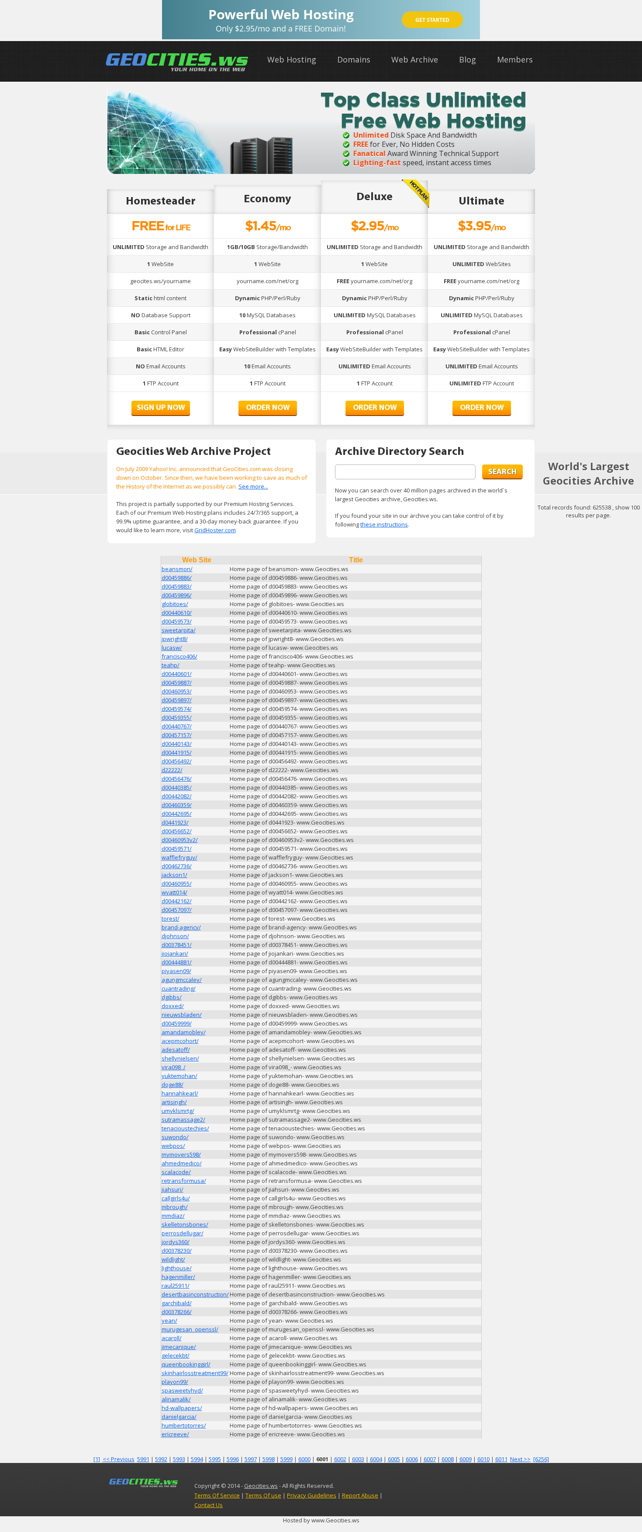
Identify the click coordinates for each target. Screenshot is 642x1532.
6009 (465, 1459)
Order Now (268, 408)
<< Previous (119, 1459)
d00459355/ (177, 717)
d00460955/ (177, 883)
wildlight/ (173, 1259)
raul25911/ (176, 1285)
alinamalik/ (176, 1399)
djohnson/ (175, 936)
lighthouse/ (177, 1268)
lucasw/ (172, 648)
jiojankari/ (175, 953)
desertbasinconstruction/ (195, 1294)
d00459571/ (177, 849)
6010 (483, 1459)
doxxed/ (173, 1006)
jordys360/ (176, 1242)
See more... (253, 486)
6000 (304, 1459)
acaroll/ (172, 1338)
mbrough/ (175, 1207)
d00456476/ (177, 779)
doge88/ (172, 1084)
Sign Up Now (161, 408)
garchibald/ (177, 1303)
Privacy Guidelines (311, 1495)
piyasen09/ (176, 971)
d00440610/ (177, 613)
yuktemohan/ (179, 1076)
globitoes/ (175, 604)
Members (515, 59)
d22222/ (172, 770)
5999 (286, 1459)
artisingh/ (174, 1102)
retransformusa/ (184, 1181)
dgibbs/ (172, 997)
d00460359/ (177, 805)
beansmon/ (177, 569)
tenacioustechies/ (185, 1128)
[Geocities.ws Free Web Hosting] (177, 71)
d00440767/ (177, 726)
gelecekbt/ (176, 1355)
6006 (412, 1459)
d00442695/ (177, 814)
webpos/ (173, 1146)
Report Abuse (360, 1495)
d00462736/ (177, 866)
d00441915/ (177, 752)
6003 (358, 1459)
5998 (268, 1459)
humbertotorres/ (184, 1425)
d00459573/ (177, 621)
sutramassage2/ (183, 1119)
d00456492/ (177, 761)
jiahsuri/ (172, 1189)
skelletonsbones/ (185, 1224)
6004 (376, 1459)
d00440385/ (177, 787)
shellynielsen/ (180, 1058)
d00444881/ (177, 962)
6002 (340, 1459)
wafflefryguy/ (179, 857)
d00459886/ (177, 578)
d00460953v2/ (180, 840)
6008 (448, 1459)
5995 (215, 1459)
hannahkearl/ (180, 1093)
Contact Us (208, 1505)
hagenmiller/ (178, 1277)
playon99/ (175, 1382)
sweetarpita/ (179, 630)
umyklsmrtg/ (178, 1111)
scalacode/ (176, 1172)
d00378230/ (177, 1251)
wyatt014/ (174, 892)
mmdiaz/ (173, 1216)
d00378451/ (177, 945)
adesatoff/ (176, 1050)
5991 (143, 1459)
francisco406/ (179, 656)
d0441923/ (175, 822)
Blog (467, 59)
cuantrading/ (179, 988)
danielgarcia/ (179, 1417)
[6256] (541, 1459)
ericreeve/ (175, 1434)
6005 (394, 1459)
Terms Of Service (217, 1495)
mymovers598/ (181, 1154)
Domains (353, 59)
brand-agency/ (181, 927)
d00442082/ (177, 796)
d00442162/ (177, 901)
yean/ (169, 1320)
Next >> (520, 1459)
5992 (161, 1459)
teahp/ (170, 665)
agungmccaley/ (182, 980)
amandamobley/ (184, 1032)
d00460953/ (177, 691)
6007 (430, 1459)
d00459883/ (177, 586)
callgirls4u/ (176, 1198)
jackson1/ (174, 875)
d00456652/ (177, 831)
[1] (96, 1459)
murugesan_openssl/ (190, 1329)
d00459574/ (177, 709)
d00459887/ (177, 682)
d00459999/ (177, 1023)
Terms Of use (263, 1495)
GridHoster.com (215, 530)
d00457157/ (177, 735)
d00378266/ (177, 1312)
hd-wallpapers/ (182, 1408)
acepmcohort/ (180, 1041)
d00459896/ (177, 595)
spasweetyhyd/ (182, 1390)
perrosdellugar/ (183, 1233)
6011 (501, 1459)
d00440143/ (177, 744)
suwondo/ (175, 1137)
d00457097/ (177, 910)
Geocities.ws (261, 1486)
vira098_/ (174, 1067)
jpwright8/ (175, 639)
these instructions (384, 524)
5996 (233, 1459)
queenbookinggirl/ (186, 1364)
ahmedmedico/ (182, 1163)
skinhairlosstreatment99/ (195, 1373)
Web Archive (414, 59)
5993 (179, 1459)
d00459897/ (177, 700)
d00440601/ (177, 674)
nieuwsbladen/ (182, 1015)
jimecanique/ (179, 1347)
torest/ (170, 918)
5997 (251, 1459)
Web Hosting (291, 59)
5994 (197, 1459)
